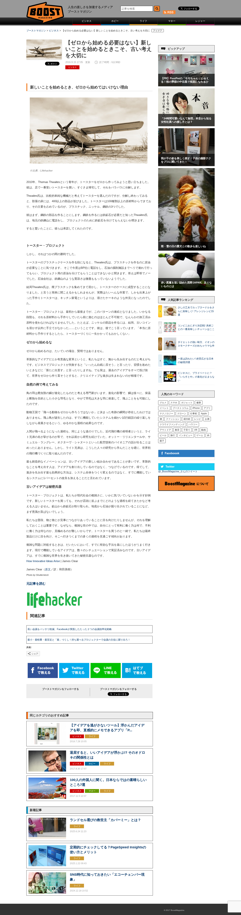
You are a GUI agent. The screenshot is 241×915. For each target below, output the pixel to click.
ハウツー (193, 424)
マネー (171, 21)
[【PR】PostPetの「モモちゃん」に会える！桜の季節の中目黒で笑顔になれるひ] (186, 85)
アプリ (207, 408)
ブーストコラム (180, 408)
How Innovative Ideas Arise (43, 561)
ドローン (181, 413)
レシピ (197, 419)
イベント (164, 408)
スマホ (173, 402)
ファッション (172, 419)
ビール (163, 435)
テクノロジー (166, 413)
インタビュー (185, 435)
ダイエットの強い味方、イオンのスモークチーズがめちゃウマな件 (196, 344)
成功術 (186, 419)
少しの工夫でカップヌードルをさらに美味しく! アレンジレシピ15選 (196, 311)
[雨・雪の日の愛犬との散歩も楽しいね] (186, 249)
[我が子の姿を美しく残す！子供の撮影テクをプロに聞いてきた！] (186, 165)
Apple (204, 413)
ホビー (115, 21)
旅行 (172, 435)
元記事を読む (36, 583)
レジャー (200, 21)
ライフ (143, 21)
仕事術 (193, 413)
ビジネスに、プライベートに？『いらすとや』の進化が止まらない (196, 377)
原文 (48, 569)
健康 (198, 402)
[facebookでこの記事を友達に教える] (43, 677)
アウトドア (165, 430)
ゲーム (199, 435)
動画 (203, 430)
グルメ (163, 402)
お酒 (207, 419)
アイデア (157, 30)
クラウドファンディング (172, 424)
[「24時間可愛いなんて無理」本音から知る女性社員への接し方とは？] (186, 125)
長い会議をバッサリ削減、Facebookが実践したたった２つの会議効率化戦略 (69, 629)
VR (195, 430)
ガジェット (186, 402)
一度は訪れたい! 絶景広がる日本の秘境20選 (196, 360)
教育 (177, 430)
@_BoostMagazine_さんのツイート (178, 471)
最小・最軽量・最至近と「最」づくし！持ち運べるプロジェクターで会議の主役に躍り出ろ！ (78, 639)
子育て (186, 430)
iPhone (196, 408)
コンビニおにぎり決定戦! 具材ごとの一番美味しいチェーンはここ (196, 327)
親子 (162, 441)
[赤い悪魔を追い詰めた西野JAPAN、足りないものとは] (186, 289)
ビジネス (87, 21)
